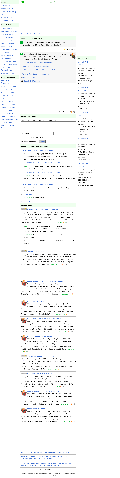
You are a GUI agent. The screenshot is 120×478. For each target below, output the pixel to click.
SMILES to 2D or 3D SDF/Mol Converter (38, 150)
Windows (44, 463)
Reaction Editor (7, 21)
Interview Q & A (7, 113)
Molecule (37, 34)
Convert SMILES (7, 5)
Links (29, 465)
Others (35, 459)
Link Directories (7, 110)
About (32, 456)
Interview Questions (8, 61)
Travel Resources (7, 122)
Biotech (40, 465)
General (36, 452)
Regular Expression (8, 107)
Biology (29, 452)
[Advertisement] (10, 158)
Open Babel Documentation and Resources (39, 69)
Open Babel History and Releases (36, 66)
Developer (31, 463)
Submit (42, 141)
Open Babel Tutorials (9, 49)
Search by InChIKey (8, 12)
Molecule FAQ (6, 40)
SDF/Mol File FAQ (8, 58)
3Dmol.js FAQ (6, 28)
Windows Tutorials (8, 92)
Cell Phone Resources (9, 119)
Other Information (7, 73)
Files (59, 463)
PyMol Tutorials (7, 55)
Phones (47, 465)
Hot (27, 456)
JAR (50, 463)
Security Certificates (8, 104)
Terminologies (26, 459)
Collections (40, 456)
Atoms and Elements (9, 31)
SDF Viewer (5, 15)
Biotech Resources (8, 116)
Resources (62, 456)
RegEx (23, 465)
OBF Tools (5, 52)
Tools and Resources (9, 64)
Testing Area (27, 194)
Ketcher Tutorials (7, 43)
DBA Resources (7, 89)
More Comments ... (28, 201)
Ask (50, 459)
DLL (54, 463)
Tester (23, 463)
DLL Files (4, 98)
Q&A (34, 465)
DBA (37, 463)
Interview (53, 456)
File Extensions (7, 101)
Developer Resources (9, 86)
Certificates (66, 463)
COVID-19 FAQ (7, 34)
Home (23, 34)
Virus (68, 452)
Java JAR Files (7, 95)
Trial (63, 452)
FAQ (47, 456)
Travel (53, 465)
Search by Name (7, 8)
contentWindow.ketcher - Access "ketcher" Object (41, 162)
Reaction (51, 452)
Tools (29, 34)
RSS (41, 459)
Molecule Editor (7, 18)
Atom (23, 452)
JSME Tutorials (7, 37)
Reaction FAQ (6, 46)
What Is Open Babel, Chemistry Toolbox (38, 62)
